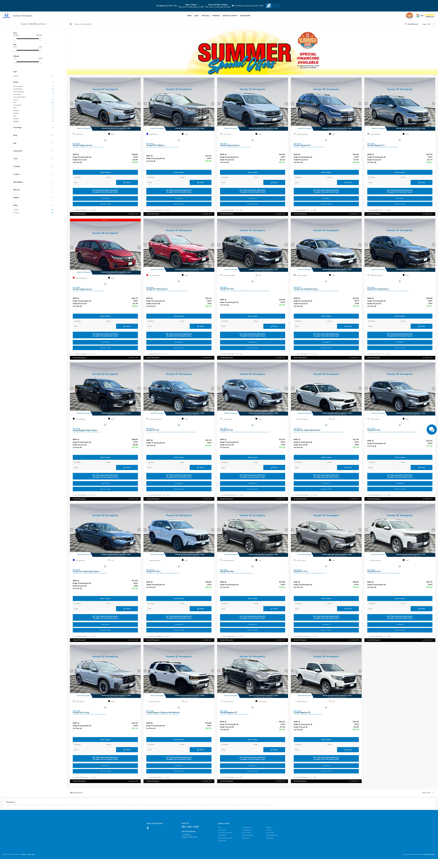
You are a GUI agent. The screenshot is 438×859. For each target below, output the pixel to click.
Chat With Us (105, 198)
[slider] (15, 38)
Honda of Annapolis (79, 214)
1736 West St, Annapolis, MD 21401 (248, 6)
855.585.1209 (167, 6)
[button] (139, 104)
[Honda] (6, 15)
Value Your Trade (105, 204)
